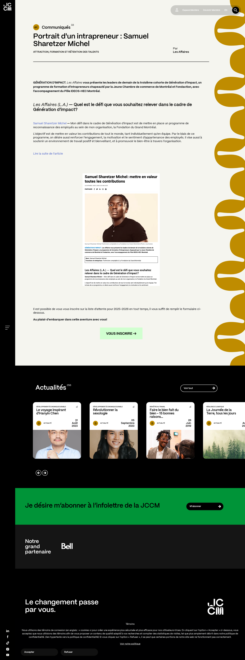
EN (225, 10)
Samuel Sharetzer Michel (50, 123)
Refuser (68, 652)
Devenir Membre (211, 10)
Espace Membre (190, 10)
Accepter (29, 652)
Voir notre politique (130, 644)
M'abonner (195, 506)
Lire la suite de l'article (48, 153)
